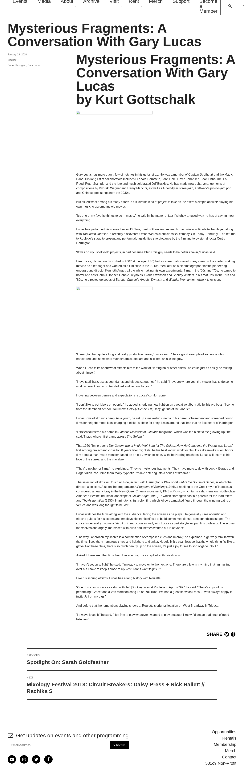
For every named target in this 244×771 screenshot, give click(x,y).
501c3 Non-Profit (220, 763)
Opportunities (224, 731)
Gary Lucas (34, 65)
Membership (225, 744)
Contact (229, 757)
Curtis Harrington (17, 65)
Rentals (229, 738)
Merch (230, 750)
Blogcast (12, 59)
